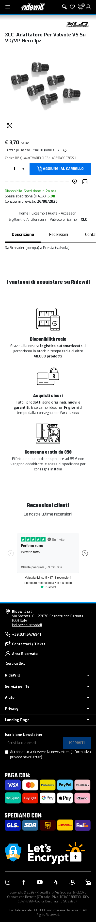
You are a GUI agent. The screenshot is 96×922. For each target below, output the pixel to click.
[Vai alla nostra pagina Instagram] (8, 882)
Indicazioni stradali (27, 625)
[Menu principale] (8, 7)
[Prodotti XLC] (77, 24)
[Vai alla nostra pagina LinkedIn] (88, 882)
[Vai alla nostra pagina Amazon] (72, 882)
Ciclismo (38, 213)
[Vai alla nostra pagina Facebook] (24, 882)
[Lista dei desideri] (72, 7)
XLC (84, 219)
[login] (88, 7)
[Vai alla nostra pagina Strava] (56, 882)
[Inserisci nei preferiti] (75, 182)
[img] (64, 150)
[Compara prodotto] (86, 182)
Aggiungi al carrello (63, 169)
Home (23, 213)
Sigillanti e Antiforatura (28, 219)
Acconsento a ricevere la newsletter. (50, 754)
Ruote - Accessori (62, 213)
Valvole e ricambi (64, 219)
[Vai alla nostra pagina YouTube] (40, 882)
